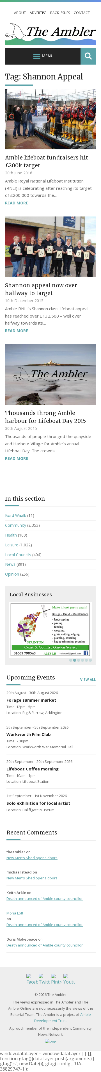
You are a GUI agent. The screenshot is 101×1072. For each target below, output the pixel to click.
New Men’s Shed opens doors (32, 857)
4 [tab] (82, 660)
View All (88, 680)
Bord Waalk (15, 515)
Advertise (38, 12)
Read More (16, 203)
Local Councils (18, 554)
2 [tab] (74, 660)
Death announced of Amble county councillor (44, 898)
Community (15, 525)
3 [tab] (78, 660)
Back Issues (60, 12)
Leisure (11, 545)
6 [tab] (89, 660)
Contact (82, 12)
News (10, 564)
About (20, 12)
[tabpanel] (50, 630)
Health (11, 535)
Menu (48, 55)
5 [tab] (85, 660)
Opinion (12, 574)
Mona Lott (14, 913)
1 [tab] (70, 660)
